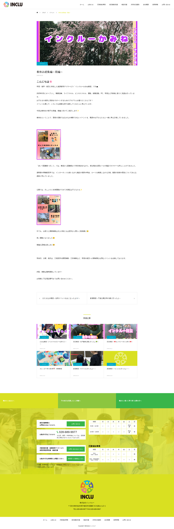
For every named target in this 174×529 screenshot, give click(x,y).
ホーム (82, 4)
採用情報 (155, 4)
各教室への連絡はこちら (75, 458)
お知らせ (90, 4)
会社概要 (146, 4)
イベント (42, 63)
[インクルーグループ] (13, 4)
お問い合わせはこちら (76, 449)
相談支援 (124, 4)
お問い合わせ (166, 4)
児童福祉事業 (101, 4)
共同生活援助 (135, 4)
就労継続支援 (113, 4)
